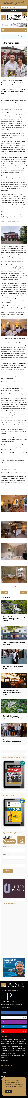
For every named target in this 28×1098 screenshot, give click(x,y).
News (2, 1069)
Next (22, 592)
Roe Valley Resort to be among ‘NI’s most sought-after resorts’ (14, 619)
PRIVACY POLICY (5, 1008)
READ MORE (4, 1061)
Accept (8, 1091)
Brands (3, 1076)
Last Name (6, 854)
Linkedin (11, 586)
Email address (6, 862)
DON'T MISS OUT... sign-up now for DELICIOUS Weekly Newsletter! (14, 3)
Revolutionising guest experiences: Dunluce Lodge (13, 717)
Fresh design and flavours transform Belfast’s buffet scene (12, 692)
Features (3, 1072)
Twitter (6, 586)
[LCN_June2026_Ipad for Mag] (14, 812)
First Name (6, 846)
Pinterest (15, 586)
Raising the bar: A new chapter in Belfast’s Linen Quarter (13, 741)
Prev (5, 592)
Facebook (2, 586)
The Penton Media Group (12, 990)
